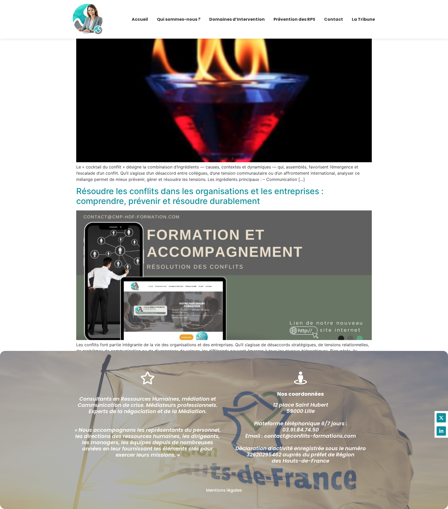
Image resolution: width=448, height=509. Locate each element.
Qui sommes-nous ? (178, 19)
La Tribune (363, 19)
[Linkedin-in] (441, 431)
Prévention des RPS (294, 19)
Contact (333, 19)
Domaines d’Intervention (237, 19)
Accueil (140, 19)
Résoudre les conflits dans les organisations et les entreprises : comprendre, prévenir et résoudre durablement (200, 196)
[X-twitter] (441, 417)
